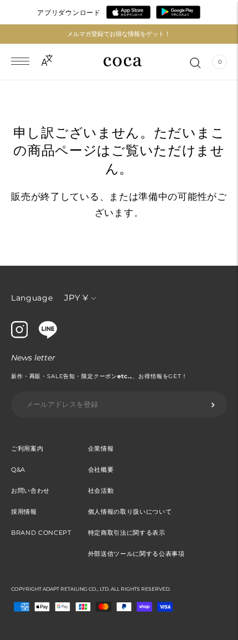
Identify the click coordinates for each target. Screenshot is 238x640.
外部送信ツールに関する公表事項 (136, 554)
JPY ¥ (76, 297)
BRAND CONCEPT (41, 532)
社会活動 (101, 490)
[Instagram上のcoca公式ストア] (19, 335)
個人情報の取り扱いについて (130, 511)
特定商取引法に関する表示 (126, 532)
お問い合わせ (30, 490)
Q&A (18, 469)
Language (32, 298)
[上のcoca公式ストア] (48, 336)
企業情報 (101, 448)
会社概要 (101, 469)
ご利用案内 (27, 448)
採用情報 (24, 511)
